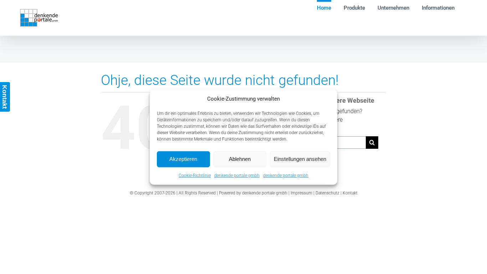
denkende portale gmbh (237, 175)
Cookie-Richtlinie (195, 175)
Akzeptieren (183, 159)
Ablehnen (240, 159)
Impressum (301, 193)
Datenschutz (327, 193)
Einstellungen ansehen (300, 159)
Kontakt (350, 193)
